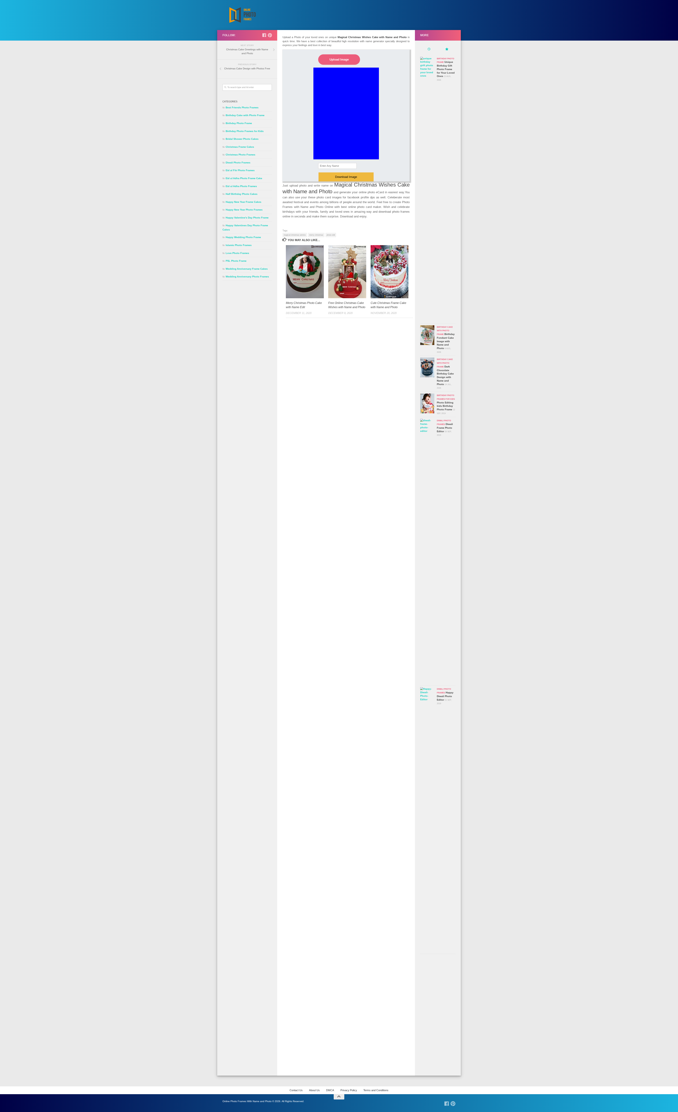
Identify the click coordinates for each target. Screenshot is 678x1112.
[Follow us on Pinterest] (270, 35)
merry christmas (316, 235)
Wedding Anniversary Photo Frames (247, 276)
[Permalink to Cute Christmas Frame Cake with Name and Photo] (390, 271)
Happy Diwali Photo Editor (445, 696)
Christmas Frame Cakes (240, 146)
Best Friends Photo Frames (242, 107)
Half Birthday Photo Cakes (241, 194)
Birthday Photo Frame (239, 123)
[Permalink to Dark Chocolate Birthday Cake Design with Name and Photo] (427, 367)
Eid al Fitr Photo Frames (240, 170)
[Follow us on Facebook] (264, 35)
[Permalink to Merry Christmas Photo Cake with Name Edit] (305, 271)
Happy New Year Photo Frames (244, 209)
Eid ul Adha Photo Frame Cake (244, 178)
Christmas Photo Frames (240, 154)
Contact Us (296, 1090)
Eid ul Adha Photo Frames (241, 186)
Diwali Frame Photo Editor (445, 428)
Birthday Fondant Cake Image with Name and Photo (446, 341)
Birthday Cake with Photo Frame (245, 115)
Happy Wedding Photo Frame (243, 237)
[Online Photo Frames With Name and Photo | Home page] (242, 15)
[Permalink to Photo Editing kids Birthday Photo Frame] (427, 403)
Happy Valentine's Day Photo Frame (247, 217)
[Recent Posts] (429, 49)
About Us (314, 1090)
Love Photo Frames (237, 253)
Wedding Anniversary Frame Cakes (247, 268)
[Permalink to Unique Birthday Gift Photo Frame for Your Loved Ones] (427, 189)
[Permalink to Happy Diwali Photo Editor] (427, 819)
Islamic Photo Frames (239, 245)
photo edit (331, 235)
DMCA (330, 1090)
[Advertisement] (438, 1016)
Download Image (346, 177)
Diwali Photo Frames (238, 162)
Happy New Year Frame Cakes (243, 201)
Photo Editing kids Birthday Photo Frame (445, 406)
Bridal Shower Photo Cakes (242, 138)
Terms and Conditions (375, 1090)
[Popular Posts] (447, 49)
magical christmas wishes (295, 235)
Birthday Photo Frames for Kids (245, 131)
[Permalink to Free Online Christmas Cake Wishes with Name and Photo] (347, 271)
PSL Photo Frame (236, 260)
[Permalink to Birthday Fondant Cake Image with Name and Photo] (427, 335)
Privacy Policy (348, 1090)
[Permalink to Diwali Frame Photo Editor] (427, 551)
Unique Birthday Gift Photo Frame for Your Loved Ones (446, 69)
